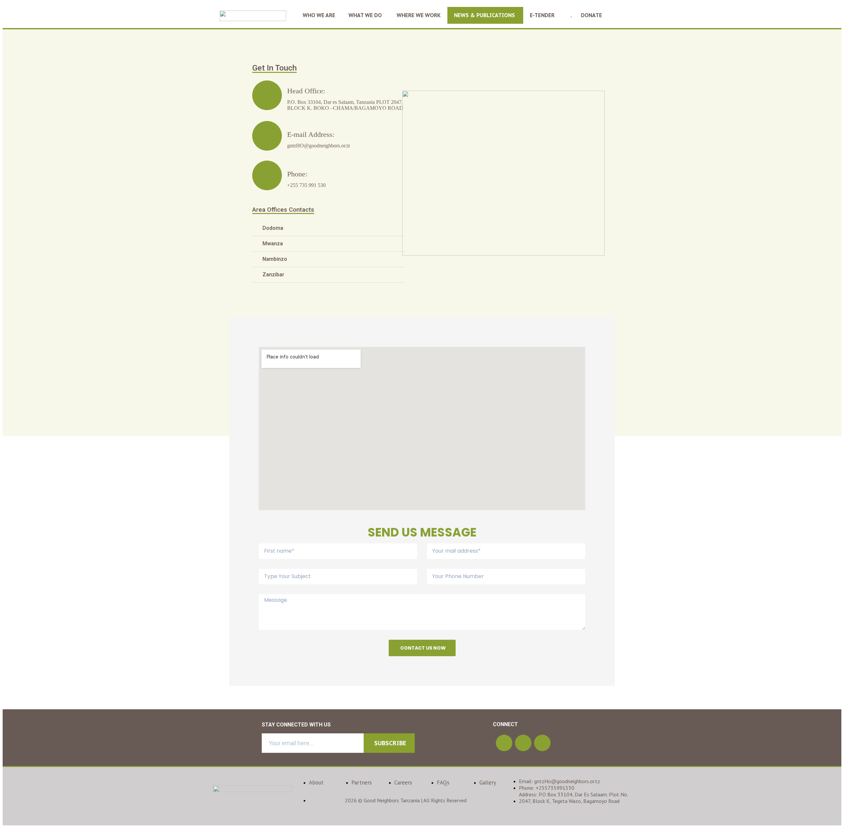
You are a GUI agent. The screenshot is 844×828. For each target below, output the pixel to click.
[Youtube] (542, 743)
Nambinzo (274, 259)
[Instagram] (504, 743)
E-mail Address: (310, 134)
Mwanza (272, 243)
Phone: (297, 174)
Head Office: (306, 91)
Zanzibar (273, 274)
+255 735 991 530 (306, 185)
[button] (328, 228)
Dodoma (272, 228)
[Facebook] (523, 743)
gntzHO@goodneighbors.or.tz (318, 145)
